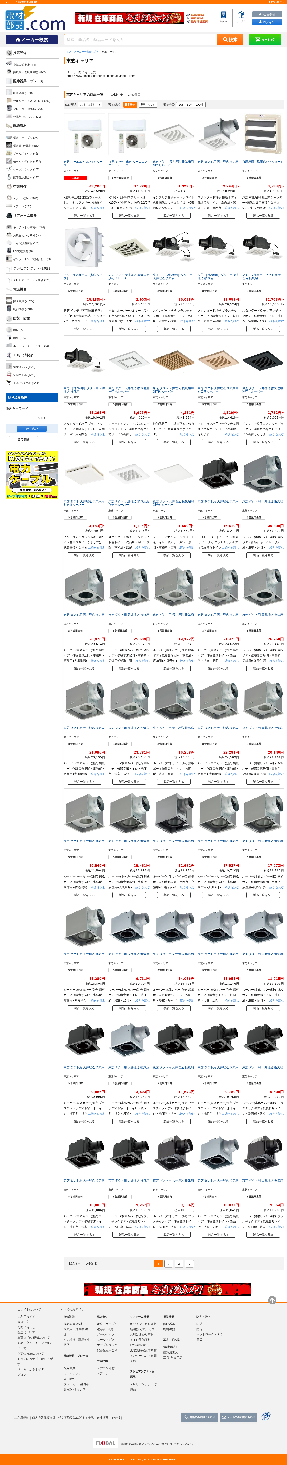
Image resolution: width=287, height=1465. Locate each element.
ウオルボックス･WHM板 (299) (31, 101)
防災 (199, 1323)
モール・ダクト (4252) (27, 161)
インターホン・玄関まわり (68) (32, 259)
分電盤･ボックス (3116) (27, 116)
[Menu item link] (223, 18)
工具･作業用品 (172, 1357)
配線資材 (20, 125)
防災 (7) (18, 330)
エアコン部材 (106, 1368)
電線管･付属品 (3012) (26, 145)
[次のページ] (189, 1263)
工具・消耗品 (23, 355)
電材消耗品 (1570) (24, 367)
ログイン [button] (268, 22)
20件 (182, 104)
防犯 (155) (19, 338)
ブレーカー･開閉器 (76, 1384)
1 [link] (158, 1263)
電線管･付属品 (106, 1329)
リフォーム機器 (25, 215)
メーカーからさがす (30, 1369)
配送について (26, 1332)
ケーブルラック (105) (26, 169)
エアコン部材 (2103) (25, 198)
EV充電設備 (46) (23, 251)
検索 (233, 39)
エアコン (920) (22, 206)
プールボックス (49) (25, 153)
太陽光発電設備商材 (143, 1350)
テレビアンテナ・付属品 (31, 268)
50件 (190, 104)
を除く (42, 418)
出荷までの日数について (33, 1337)
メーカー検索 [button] (34, 39)
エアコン (103, 1373)
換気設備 (20, 53)
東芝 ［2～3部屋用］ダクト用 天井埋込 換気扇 (172, 276)
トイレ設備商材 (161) (26, 243)
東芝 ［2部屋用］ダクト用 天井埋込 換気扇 (218, 276)
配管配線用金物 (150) (26, 177)
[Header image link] (129, 18)
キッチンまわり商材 (143, 1323)
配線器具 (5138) (23, 93)
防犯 (199, 1329)
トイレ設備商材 (140, 1339)
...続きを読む (96, 207)
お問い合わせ (26, 1327)
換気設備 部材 (73, 1323)
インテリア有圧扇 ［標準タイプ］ (83, 276)
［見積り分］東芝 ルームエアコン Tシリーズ (127, 163)
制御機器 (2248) (23, 309)
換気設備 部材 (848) (25, 64)
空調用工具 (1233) (24, 375)
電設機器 (20, 289)
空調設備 (20, 186)
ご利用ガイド (26, 1316)
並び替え (71, 104)
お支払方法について (30, 1353)
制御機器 (169, 1329)
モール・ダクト (107, 1339)
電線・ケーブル (107, 1323)
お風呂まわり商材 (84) (27, 235)
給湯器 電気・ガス (142, 1329)
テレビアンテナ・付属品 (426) (31, 280)
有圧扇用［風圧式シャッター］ (262, 161)
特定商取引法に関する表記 (76, 1417)
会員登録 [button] (269, 14)
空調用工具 (170, 1352)
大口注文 (23, 1321)
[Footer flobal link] (105, 1443)
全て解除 (23, 439)
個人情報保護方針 (43, 1417)
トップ (67, 51)
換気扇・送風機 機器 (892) (29, 72)
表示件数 (169, 104)
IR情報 (115, 1417)
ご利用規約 (21, 1417)
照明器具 (169, 1323)
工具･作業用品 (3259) (26, 383)
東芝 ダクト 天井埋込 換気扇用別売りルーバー (173, 163)
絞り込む (32, 428)
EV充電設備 (138, 1345)
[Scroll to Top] (272, 1300)
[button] (265, 39)
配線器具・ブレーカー (30, 81)
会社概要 (102, 1417)
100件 (199, 104)
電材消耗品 (170, 1347)
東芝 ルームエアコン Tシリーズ (83, 163)
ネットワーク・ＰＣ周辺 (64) (31, 346)
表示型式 (114, 104)
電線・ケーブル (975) (26, 137)
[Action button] (199, 1417)
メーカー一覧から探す (86, 51)
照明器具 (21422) (23, 301)
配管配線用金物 (107, 1350)
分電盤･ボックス (75, 1389)
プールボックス (107, 1334)
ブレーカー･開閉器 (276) (28, 108)
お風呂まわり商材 (142, 1334)
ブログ (21, 1374)
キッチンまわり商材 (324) (29, 227)
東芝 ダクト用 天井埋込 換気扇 (218, 161)
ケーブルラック (107, 1345)
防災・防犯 (21, 318)
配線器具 (69, 1368)
